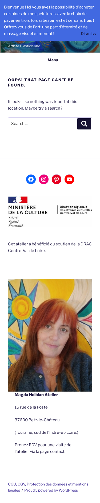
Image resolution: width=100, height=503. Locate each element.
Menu (53, 60)
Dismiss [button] (88, 33)
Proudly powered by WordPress (51, 490)
